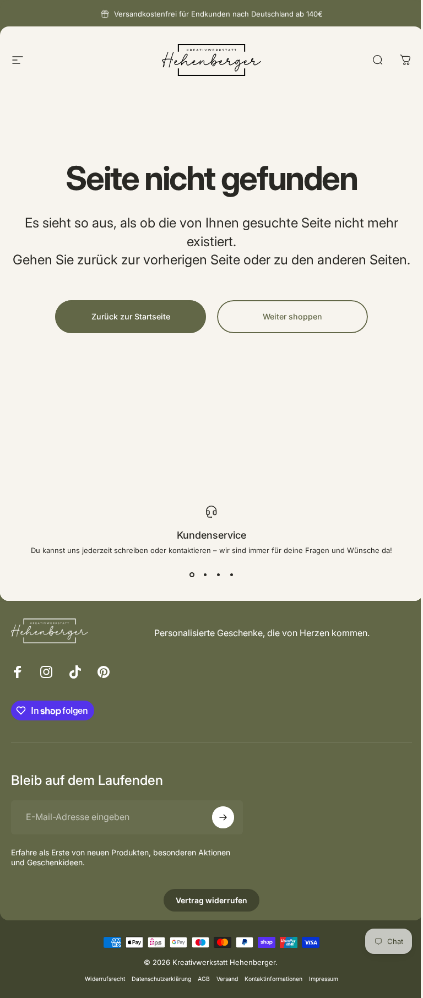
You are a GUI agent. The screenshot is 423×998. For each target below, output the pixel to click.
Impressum (323, 979)
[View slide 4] (231, 574)
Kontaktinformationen (273, 979)
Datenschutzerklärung (161, 979)
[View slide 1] (191, 574)
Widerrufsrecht (105, 979)
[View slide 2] (205, 574)
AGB (204, 979)
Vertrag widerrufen (211, 900)
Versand (227, 979)
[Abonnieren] (223, 817)
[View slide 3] (218, 574)
